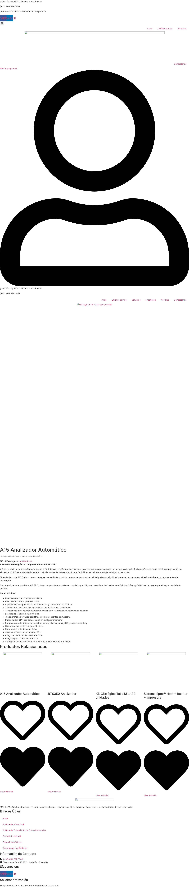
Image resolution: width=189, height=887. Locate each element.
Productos (151, 299)
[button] (2, 23)
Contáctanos (180, 64)
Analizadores (12, 556)
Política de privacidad (13, 824)
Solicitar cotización (14, 880)
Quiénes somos (165, 28)
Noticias (165, 299)
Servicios (182, 28)
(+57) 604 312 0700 (10, 6)
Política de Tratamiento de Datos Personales (24, 830)
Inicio (149, 28)
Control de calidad (12, 836)
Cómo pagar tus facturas (15, 848)
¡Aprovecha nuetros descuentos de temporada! (23, 11)
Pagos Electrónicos (12, 842)
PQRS (5, 818)
